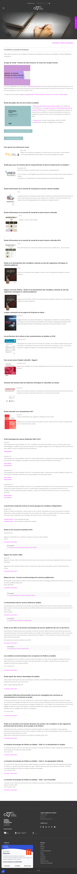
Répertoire (42, 859)
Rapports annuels (44, 861)
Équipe (42, 853)
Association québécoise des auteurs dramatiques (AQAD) (22, 595)
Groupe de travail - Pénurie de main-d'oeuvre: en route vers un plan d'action (46, 94)
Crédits (38, 870)
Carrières (42, 855)
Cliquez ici (36, 120)
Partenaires (43, 857)
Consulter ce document (10, 542)
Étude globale (8, 451)
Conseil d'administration (45, 850)
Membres (42, 846)
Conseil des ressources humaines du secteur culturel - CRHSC (23, 547)
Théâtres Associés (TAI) (33, 86)
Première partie (8, 519)
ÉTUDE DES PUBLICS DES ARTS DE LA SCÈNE (18, 131)
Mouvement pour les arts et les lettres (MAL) (19, 648)
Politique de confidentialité (46, 863)
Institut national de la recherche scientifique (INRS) (20, 620)
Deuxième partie (8, 521)
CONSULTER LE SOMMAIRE (13, 138)
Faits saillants (8, 463)
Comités (42, 848)
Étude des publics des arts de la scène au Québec (46, 106)
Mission (42, 844)
